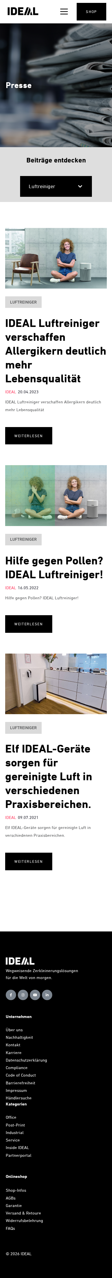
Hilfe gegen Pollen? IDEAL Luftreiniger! (54, 567)
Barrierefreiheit (20, 1082)
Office (11, 1117)
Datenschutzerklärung (26, 1060)
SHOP (91, 11)
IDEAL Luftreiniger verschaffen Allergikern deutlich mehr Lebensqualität (55, 350)
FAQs (10, 1228)
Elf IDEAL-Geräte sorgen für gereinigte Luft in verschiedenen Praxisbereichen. (48, 776)
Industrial (15, 1132)
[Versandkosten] (42, 1212)
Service (13, 1139)
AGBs (11, 1197)
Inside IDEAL (17, 1147)
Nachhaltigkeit (19, 1037)
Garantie (14, 1205)
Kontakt (13, 1044)
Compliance (17, 1067)
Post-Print (15, 1124)
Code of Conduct (21, 1075)
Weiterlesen (28, 435)
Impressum (16, 1090)
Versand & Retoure (24, 1212)
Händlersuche (19, 1097)
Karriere (14, 1052)
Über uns (14, 1029)
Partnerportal (19, 1155)
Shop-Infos (16, 1190)
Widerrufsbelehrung (24, 1220)
